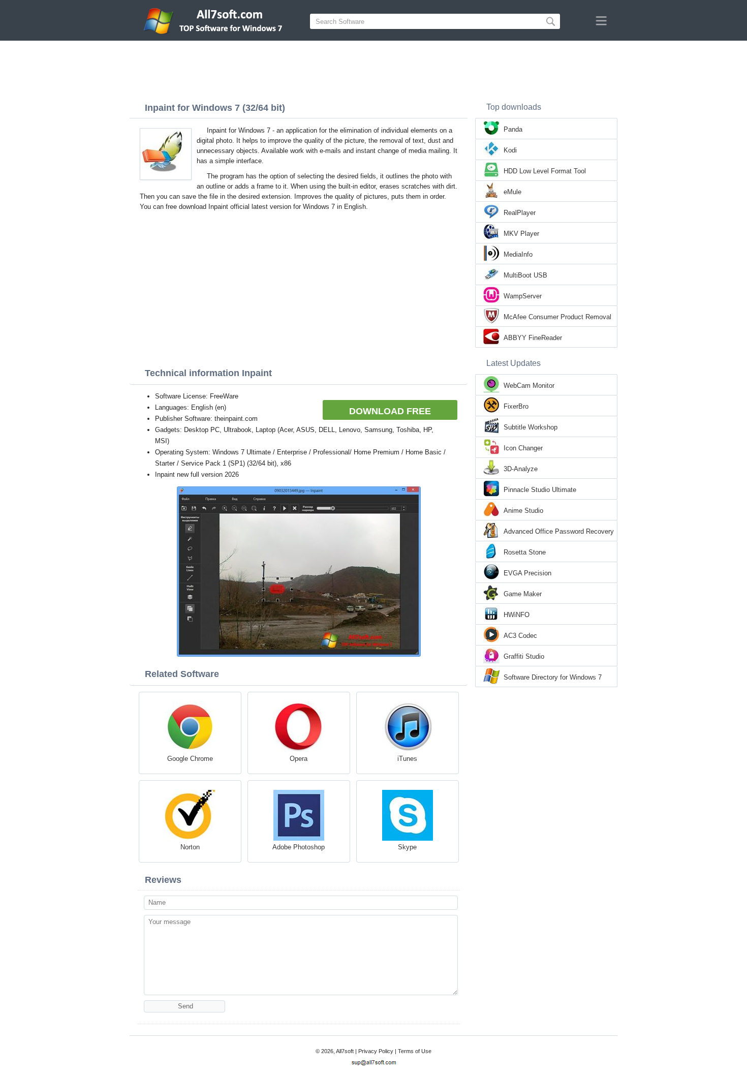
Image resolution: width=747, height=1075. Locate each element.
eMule (512, 192)
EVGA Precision (527, 573)
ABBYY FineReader (533, 338)
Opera (298, 758)
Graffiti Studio (524, 656)
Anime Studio (523, 510)
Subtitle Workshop (530, 427)
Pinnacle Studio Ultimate (540, 490)
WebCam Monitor (529, 385)
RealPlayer (520, 213)
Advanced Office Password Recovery (559, 531)
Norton (190, 847)
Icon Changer (523, 448)
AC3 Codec (520, 635)
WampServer (523, 296)
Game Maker (523, 594)
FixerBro (516, 406)
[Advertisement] (373, 68)
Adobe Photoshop (298, 847)
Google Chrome (190, 758)
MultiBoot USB (525, 275)
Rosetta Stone (525, 552)
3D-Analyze (521, 469)
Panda (513, 129)
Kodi (510, 150)
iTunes (407, 758)
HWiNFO (517, 615)
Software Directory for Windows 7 (553, 677)
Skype (407, 847)
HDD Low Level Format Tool (545, 171)
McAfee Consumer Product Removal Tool (557, 317)
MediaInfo (518, 254)
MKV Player (521, 233)
